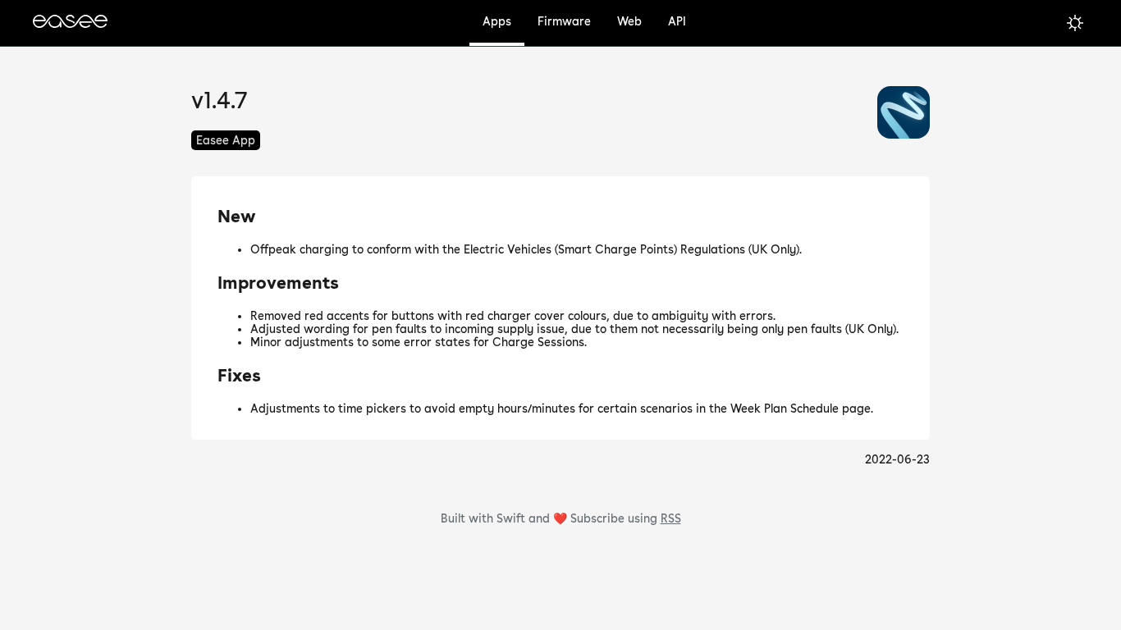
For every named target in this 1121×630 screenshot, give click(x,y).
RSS (671, 518)
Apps (497, 21)
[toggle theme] (1075, 23)
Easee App (225, 140)
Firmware (564, 21)
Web (629, 21)
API (677, 21)
